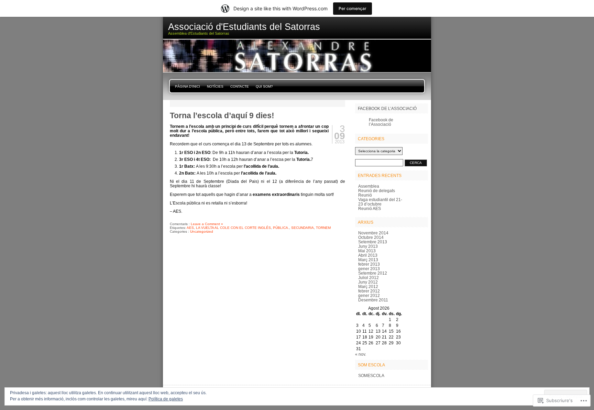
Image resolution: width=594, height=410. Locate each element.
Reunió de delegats (376, 190)
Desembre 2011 (373, 300)
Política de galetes (165, 399)
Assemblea (368, 186)
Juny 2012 (368, 282)
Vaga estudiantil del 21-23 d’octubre (380, 201)
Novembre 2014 (373, 233)
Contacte (239, 86)
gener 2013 (369, 268)
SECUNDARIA (302, 228)
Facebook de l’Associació (387, 108)
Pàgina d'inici (187, 86)
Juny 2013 (368, 246)
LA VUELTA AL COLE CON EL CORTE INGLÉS (233, 228)
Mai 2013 (367, 250)
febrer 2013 (369, 264)
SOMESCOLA (371, 375)
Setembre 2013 (372, 242)
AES (190, 228)
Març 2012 (368, 286)
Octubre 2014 (371, 237)
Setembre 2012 (372, 273)
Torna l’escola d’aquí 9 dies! (222, 115)
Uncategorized (201, 231)
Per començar (352, 8)
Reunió (365, 195)
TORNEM (323, 228)
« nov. (360, 354)
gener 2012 (369, 295)
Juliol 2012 (368, 277)
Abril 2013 (367, 255)
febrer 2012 (369, 291)
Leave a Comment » (207, 224)
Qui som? (264, 86)
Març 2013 (368, 259)
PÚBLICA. (281, 228)
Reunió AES (369, 208)
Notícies (215, 86)
